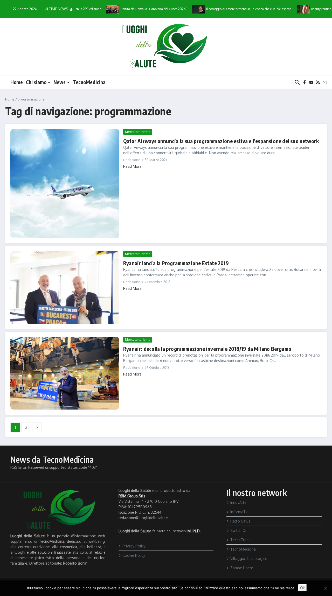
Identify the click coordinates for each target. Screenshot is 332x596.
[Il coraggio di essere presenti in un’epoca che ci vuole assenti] (190, 9)
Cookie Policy (133, 555)
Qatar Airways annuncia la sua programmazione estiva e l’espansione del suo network (221, 141)
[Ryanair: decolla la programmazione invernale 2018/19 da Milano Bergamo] (64, 373)
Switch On (238, 530)
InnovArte (238, 502)
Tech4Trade (240, 540)
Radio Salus (240, 521)
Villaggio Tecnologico (248, 558)
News (59, 82)
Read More (132, 166)
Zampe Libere (241, 568)
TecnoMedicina (89, 82)
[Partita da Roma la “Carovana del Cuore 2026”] (104, 9)
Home (16, 82)
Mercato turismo (137, 132)
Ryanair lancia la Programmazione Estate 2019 (176, 263)
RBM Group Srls (132, 496)
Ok (302, 588)
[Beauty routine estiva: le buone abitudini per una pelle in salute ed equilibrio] (295, 9)
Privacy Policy (134, 546)
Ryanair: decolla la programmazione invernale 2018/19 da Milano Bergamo (207, 348)
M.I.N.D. (194, 531)
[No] (325, 588)
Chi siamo (36, 82)
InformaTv (238, 512)
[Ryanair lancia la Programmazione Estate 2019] (64, 287)
